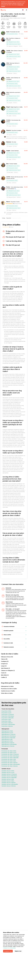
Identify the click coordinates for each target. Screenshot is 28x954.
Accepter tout (8, 951)
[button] (14, 627)
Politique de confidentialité (9, 948)
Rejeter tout (18, 951)
